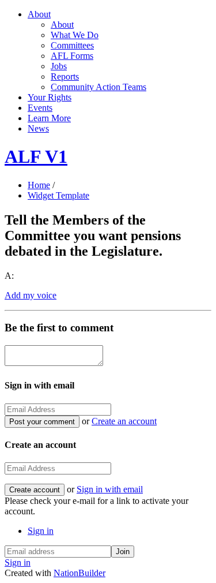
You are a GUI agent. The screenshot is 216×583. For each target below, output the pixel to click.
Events (40, 108)
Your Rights (49, 97)
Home (39, 185)
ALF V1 (36, 156)
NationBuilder (79, 573)
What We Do (74, 35)
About (39, 14)
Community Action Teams (98, 87)
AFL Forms (72, 56)
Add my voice (30, 295)
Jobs (59, 66)
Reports (65, 76)
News (38, 128)
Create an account (124, 421)
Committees (72, 45)
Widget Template (58, 195)
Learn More (49, 118)
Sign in (41, 531)
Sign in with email (110, 489)
